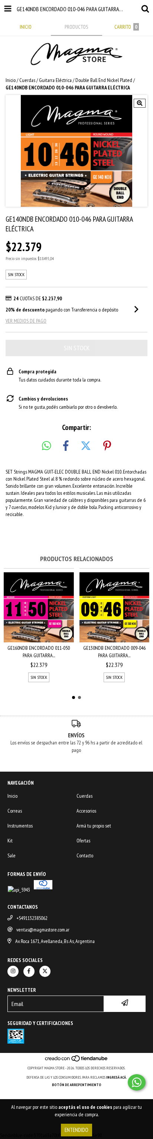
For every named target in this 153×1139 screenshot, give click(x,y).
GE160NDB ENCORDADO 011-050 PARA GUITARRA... (38, 652)
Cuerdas (27, 80)
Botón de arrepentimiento (76, 1084)
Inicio (11, 80)
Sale (11, 855)
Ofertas (83, 840)
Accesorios (86, 810)
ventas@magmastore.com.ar (42, 929)
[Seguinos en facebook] (29, 971)
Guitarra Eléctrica (55, 80)
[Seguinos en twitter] (45, 971)
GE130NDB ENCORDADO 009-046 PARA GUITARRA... (114, 652)
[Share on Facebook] (65, 446)
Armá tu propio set (93, 825)
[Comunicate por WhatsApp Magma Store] (137, 1082)
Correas (14, 810)
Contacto (84, 855)
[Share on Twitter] (86, 446)
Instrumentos (20, 825)
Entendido (76, 1129)
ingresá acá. (116, 1077)
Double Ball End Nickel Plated (103, 80)
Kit (10, 840)
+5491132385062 (32, 918)
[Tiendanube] (76, 1060)
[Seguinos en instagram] (13, 971)
